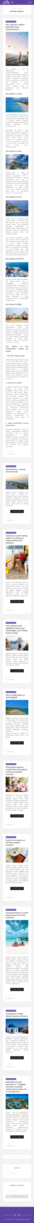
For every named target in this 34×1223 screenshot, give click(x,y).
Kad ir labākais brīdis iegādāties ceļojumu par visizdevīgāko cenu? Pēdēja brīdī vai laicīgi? (16, 629)
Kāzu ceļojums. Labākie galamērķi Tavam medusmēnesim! (15, 27)
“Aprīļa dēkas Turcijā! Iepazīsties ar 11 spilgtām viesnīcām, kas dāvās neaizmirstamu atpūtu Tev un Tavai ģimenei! (17, 140)
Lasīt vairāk (17, 511)
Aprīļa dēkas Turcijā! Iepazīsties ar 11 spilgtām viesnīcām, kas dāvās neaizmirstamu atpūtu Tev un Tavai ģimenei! (16, 1086)
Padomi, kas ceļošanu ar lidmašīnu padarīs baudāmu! (15, 842)
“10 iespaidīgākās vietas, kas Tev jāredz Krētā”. (17, 192)
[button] (12, 2)
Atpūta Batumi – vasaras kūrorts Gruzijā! (16, 470)
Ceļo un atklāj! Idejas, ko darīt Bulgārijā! (15, 696)
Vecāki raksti (16, 1157)
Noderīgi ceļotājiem (11, 22)
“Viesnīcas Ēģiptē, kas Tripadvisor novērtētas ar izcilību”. (17, 341)
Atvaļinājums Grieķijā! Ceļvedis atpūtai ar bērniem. (17, 1015)
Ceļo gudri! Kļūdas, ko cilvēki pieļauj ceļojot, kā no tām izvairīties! (17, 915)
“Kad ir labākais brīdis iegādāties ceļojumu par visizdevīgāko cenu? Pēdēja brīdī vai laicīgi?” (17, 376)
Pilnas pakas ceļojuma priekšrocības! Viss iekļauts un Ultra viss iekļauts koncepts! (16, 770)
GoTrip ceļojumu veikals (17, 85)
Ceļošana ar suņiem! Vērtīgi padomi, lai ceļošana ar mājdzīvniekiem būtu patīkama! (16, 539)
